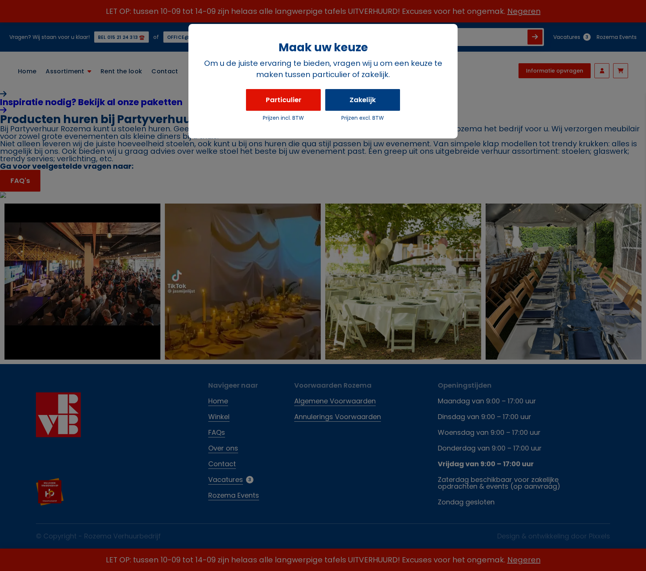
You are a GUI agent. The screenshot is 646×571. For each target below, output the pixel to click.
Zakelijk (363, 99)
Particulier (283, 99)
